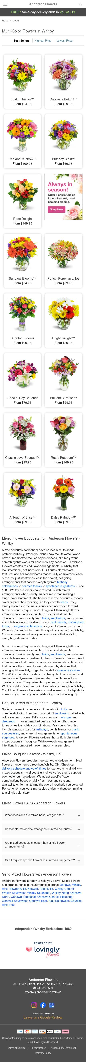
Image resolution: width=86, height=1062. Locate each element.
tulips (45, 618)
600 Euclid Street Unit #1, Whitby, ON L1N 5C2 (43, 984)
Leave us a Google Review (43, 1017)
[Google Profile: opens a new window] (52, 1005)
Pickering (66, 896)
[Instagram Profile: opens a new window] (34, 1005)
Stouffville (46, 888)
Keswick (33, 888)
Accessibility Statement (63, 1048)
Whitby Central (64, 888)
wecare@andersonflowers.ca (43, 992)
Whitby (76, 884)
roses (64, 602)
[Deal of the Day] (63, 198)
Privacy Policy (38, 1048)
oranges (66, 717)
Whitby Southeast (38, 892)
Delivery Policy (43, 1053)
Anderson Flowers (43, 4)
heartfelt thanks (32, 586)
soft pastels (58, 622)
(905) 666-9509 (43, 988)
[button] (77, 1053)
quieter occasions (68, 670)
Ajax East (8, 904)
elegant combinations (28, 626)
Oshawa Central (48, 896)
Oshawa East (38, 900)
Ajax (5, 888)
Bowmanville (17, 888)
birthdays (42, 729)
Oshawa (65, 884)
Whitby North (60, 892)
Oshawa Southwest (15, 900)
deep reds (8, 721)
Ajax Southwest (59, 900)
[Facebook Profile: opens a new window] (43, 1005)
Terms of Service (17, 1048)
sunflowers (58, 618)
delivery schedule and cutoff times (24, 768)
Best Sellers (21, 40)
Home (5, 20)
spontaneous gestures (60, 586)
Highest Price (43, 40)
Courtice (76, 900)
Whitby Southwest (14, 892)
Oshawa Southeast (23, 896)
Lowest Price (64, 40)
